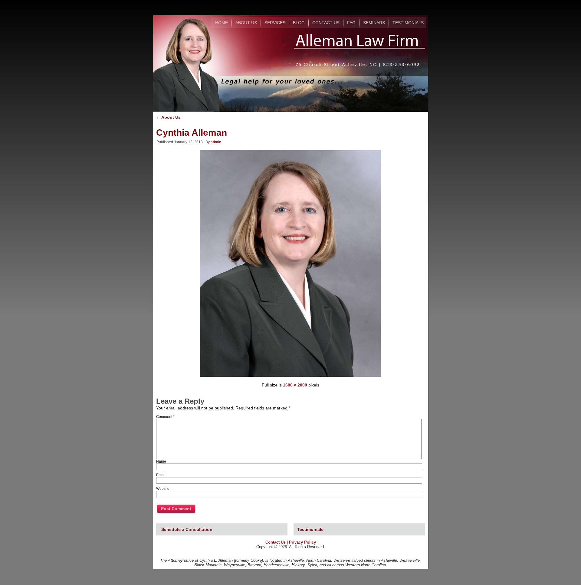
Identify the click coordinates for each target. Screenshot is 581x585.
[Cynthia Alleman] (290, 377)
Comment (165, 417)
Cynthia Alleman (191, 132)
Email (161, 475)
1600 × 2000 (295, 385)
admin (216, 142)
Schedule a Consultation (186, 529)
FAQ (351, 22)
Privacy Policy (302, 542)
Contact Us (326, 22)
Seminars (374, 22)
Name (161, 461)
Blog (299, 22)
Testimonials (408, 22)
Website (162, 488)
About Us (246, 22)
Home (221, 22)
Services (274, 22)
